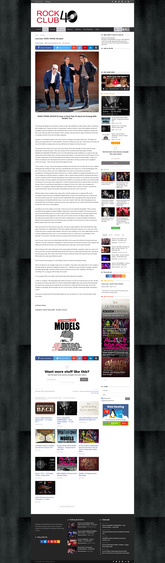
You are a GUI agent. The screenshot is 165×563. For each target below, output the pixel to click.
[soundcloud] (125, 1)
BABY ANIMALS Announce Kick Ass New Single (67, 474)
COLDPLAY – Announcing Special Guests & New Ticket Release (85, 391)
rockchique (114, 242)
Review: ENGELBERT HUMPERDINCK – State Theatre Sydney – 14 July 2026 (65, 420)
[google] (74, 48)
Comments (117, 235)
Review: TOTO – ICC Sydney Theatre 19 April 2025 (44, 474)
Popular (105, 235)
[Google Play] (122, 1)
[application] (115, 82)
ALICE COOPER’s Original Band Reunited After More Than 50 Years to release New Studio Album (88, 448)
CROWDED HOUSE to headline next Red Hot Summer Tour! (44, 446)
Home (36, 35)
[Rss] (128, 1)
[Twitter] (115, 1)
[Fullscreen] (127, 89)
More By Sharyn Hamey (54, 398)
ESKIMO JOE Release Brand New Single (88, 474)
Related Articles (40, 398)
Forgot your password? (107, 400)
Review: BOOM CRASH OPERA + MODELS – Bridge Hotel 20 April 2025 (66, 447)
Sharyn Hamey (40, 43)
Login (127, 398)
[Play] (103, 89)
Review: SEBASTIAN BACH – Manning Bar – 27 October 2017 (44, 420)
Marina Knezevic (107, 114)
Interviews (42, 35)
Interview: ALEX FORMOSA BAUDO (45, 390)
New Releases (108, 311)
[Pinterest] (118, 1)
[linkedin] (90, 48)
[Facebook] (112, 1)
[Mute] (125, 89)
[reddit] (79, 48)
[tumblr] (96, 48)
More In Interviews (69, 398)
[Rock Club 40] (56, 9)
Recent (110, 235)
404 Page (47, 1)
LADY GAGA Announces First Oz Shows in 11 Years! (44, 498)
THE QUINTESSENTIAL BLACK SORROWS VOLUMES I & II (88, 419)
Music (113, 123)
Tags (123, 235)
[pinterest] (85, 48)
